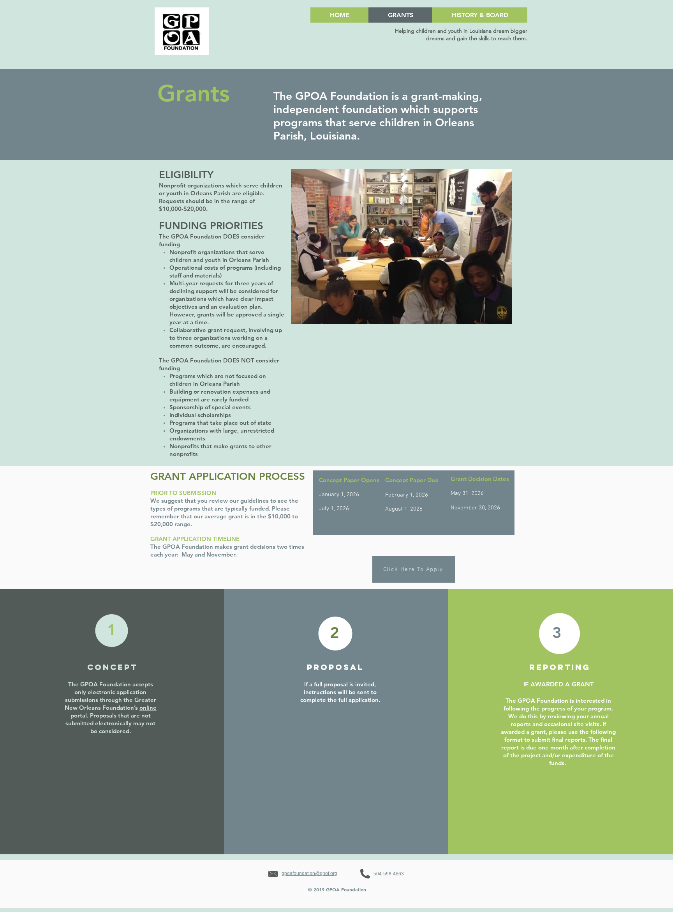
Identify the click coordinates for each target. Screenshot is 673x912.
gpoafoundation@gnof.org (309, 873)
